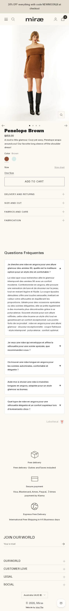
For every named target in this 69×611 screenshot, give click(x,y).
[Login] (55, 19)
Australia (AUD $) (33, 595)
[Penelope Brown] (6, 159)
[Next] (66, 125)
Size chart (59, 167)
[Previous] (3, 125)
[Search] (13, 19)
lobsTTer (39, 607)
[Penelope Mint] (14, 159)
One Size (9, 173)
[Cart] (63, 19)
